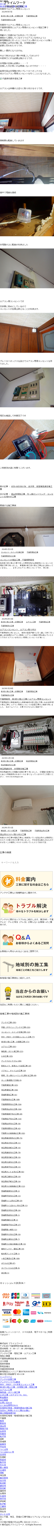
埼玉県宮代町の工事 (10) (11, 1157)
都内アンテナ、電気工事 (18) (12, 1249)
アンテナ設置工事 (8, 1379)
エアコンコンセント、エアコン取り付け (18, 630)
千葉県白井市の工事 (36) (11, 1124)
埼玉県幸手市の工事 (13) (11, 1167)
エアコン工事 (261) (8, 1047)
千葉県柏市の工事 (7, 626)
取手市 (3, 1462)
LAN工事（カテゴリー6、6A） (14, 1395)
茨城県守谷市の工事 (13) (11, 1196)
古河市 (3, 1455)
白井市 (3, 1431)
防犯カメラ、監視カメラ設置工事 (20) (16, 1066)
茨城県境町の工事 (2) (9, 1220)
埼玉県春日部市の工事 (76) (11, 1138)
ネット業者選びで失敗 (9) (11, 1080)
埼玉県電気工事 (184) (9, 1090)
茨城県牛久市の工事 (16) (11, 1234)
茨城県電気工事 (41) (9, 1095)
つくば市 (4, 1449)
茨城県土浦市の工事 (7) (10, 1239)
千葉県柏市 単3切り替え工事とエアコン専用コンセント (25, 699)
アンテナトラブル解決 (10, 1382)
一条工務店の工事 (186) (10, 1258)
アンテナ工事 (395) (8, 1022)
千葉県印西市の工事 (8, 20)
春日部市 (4, 1478)
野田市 (3, 1423)
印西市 (3, 1434)
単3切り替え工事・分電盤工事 (12, 16)
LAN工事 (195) (7, 1056)
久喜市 (3, 1496)
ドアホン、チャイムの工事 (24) (13, 1071)
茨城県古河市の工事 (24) (11, 1210)
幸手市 (3, 1499)
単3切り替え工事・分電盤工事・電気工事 (18, 1387)
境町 (2, 1473)
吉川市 (3, 1480)
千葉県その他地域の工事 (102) (13, 1133)
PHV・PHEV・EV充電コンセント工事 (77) (18, 1037)
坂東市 (3, 1444)
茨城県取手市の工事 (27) (11, 1225)
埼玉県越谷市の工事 (8, 765)
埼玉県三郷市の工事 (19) (11, 1177)
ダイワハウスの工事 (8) (10, 1268)
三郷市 (3, 1506)
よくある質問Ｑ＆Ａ (9, 1405)
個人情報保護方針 (8, 1413)
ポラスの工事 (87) (8, 1263)
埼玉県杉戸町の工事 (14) (11, 1181)
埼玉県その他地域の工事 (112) (13, 1186)
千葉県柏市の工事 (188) (10, 1100)
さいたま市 (5, 1514)
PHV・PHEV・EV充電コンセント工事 (17, 1384)
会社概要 (4, 1400)
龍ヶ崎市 (4, 1467)
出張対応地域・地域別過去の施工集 (16, 1408)
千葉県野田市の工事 (8, 556)
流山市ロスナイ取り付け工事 (13, 834)
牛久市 (3, 1465)
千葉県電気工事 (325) (9, 1085)
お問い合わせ (6, 1403)
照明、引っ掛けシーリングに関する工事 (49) (18, 1075)
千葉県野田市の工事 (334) (11, 1104)
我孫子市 (4, 1429)
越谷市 (3, 1486)
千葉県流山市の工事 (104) (11, 1109)
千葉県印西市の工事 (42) (11, 1128)
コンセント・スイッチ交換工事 (12, 552)
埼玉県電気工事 (31, 761)
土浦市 (3, 1470)
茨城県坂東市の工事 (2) (10, 1191)
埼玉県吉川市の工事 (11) (11, 1143)
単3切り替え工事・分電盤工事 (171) (15, 1042)
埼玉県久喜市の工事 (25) (11, 1162)
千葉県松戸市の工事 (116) (11, 1119)
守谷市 (3, 1447)
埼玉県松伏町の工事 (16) (11, 1148)
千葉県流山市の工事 (42, 831)
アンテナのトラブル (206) (11, 1061)
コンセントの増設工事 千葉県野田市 (17, 560)
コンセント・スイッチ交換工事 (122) (15, 1032)
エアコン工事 (31, 622)
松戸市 (3, 1436)
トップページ (6, 1377)
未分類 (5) (5, 1273)
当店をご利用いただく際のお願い (15, 1410)
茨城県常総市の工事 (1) (10, 1215)
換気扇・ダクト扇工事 (9, 831)
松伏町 (3, 1483)
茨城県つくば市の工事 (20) (11, 1201)
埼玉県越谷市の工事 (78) (11, 1153)
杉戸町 (3, 1504)
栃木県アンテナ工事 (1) (10, 1254)
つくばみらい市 (7, 1452)
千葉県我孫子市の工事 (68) (11, 1114)
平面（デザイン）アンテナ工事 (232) (15, 1027)
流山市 (3, 1426)
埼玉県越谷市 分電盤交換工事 (14, 769)
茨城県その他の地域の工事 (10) (13, 1244)
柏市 (2, 1421)
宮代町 (3, 1488)
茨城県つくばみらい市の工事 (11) (14, 1205)
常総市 (3, 1460)
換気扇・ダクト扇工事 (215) (12, 1051)
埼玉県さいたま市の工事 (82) (12, 1172)
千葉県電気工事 (31, 16)
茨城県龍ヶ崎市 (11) (9, 1230)
